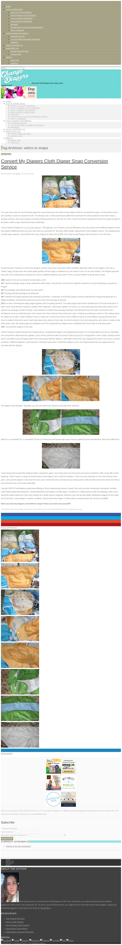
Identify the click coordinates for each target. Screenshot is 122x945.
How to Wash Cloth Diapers (17, 925)
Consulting (15, 54)
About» (9, 57)
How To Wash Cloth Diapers (23, 15)
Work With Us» (12, 48)
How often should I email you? (14, 835)
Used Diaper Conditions (21, 21)
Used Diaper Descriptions (17, 929)
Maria (18, 174)
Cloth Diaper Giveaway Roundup (25, 39)
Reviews (14, 24)
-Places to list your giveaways (18, 846)
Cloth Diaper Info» (14, 9)
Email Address (7, 832)
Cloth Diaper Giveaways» (17, 33)
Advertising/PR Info (19, 51)
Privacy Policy (38, 943)
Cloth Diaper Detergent (21, 18)
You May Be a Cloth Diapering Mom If (26, 27)
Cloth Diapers (6, 154)
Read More (6, 754)
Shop (8, 865)
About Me (14, 60)
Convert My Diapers (32, 228)
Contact (14, 63)
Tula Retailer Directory (15, 919)
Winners (14, 42)
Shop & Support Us (14, 45)
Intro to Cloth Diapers (21, 12)
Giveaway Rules (17, 36)
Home (8, 6)
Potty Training (17, 30)
